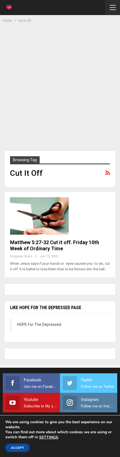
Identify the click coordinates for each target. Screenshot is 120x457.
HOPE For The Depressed (39, 324)
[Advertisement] (60, 86)
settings (48, 437)
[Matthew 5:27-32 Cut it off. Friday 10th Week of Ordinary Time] (39, 216)
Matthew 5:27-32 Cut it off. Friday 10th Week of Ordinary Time (54, 245)
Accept (17, 448)
